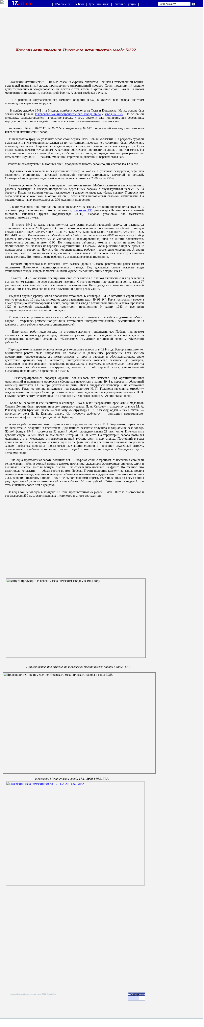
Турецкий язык (99, 4)
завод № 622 (114, 114)
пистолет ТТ (82, 210)
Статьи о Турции (125, 4)
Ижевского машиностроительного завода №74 (68, 114)
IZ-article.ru (62, 4)
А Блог (79, 4)
